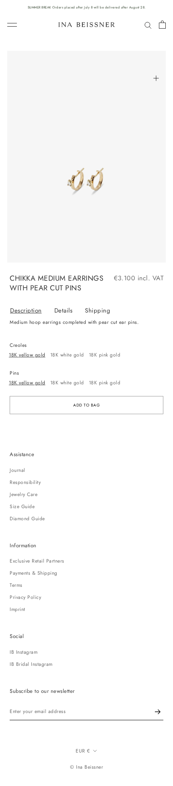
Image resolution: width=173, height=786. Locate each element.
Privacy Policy (25, 597)
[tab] (32, 310)
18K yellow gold (27, 355)
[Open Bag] (162, 25)
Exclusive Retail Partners (37, 561)
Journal (17, 470)
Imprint (17, 609)
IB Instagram (23, 652)
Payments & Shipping (34, 573)
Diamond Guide (27, 518)
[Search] (148, 24)
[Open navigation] (12, 25)
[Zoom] (156, 78)
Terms (16, 585)
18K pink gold (105, 355)
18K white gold (67, 355)
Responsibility (25, 482)
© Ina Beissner (86, 767)
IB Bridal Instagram (31, 664)
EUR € (83, 751)
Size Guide (22, 506)
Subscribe (157, 711)
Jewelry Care (23, 494)
